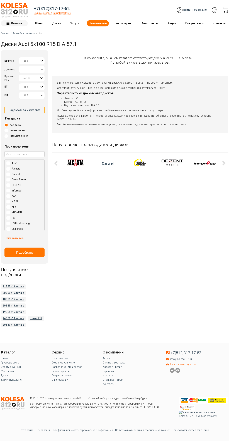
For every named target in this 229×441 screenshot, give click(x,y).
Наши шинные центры (183, 364)
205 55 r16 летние (13, 305)
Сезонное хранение (63, 362)
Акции (172, 23)
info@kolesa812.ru (181, 359)
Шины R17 (36, 318)
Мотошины (7, 371)
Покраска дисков (62, 375)
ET (6, 86)
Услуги (74, 23)
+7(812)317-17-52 (52, 8)
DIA (6, 95)
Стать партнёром (113, 379)
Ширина (9, 60)
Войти (187, 9)
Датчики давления (11, 379)
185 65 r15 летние (13, 299)
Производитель (16, 146)
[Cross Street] (108, 162)
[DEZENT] (140, 162)
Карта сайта (26, 430)
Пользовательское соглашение (190, 430)
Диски (56, 23)
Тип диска (12, 118)
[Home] (14, 10)
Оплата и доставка (114, 362)
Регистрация (199, 9)
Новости (108, 375)
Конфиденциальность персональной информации (83, 430)
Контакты (219, 23)
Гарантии (108, 371)
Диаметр (9, 69)
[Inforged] (172, 162)
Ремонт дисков (61, 371)
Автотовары (150, 23)
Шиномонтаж (98, 23)
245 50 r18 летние (13, 318)
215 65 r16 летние (13, 286)
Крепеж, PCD (9, 78)
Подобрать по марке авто (24, 110)
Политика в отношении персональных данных (142, 430)
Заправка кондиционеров (67, 366)
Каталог (16, 23)
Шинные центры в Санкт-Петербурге (52, 13)
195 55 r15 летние (13, 312)
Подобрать (24, 252)
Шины (39, 23)
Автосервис (124, 23)
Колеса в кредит (112, 366)
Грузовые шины (10, 362)
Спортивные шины (12, 366)
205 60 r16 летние (13, 292)
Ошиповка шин (60, 379)
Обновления (43, 430)
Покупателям (194, 23)
